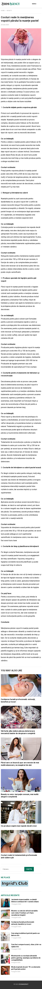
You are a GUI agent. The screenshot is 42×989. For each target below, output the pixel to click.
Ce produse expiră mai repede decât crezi (19, 826)
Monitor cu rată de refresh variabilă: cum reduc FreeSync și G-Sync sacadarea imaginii (24, 913)
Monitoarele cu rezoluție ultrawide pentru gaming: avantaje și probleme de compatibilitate (25, 958)
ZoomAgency (23, 984)
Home (3, 10)
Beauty (9, 10)
